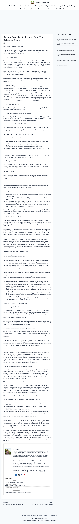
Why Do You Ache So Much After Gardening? (15, 485)
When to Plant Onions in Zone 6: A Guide (14, 482)
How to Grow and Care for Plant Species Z (64, 57)
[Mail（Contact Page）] (16, 475)
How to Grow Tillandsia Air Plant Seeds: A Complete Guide (18, 492)
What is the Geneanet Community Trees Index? (42, 504)
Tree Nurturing (29, 6)
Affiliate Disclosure (18, 6)
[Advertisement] (39, 19)
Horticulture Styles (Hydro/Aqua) (57, 9)
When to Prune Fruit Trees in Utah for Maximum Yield (17, 488)
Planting (37, 6)
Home (5, 6)
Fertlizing (65, 6)
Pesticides (44, 9)
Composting (57, 6)
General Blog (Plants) (47, 6)
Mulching (37, 9)
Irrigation (31, 9)
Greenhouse (15, 9)
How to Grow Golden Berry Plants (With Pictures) (66, 63)
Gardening (72, 6)
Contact (45, 515)
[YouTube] (24, 475)
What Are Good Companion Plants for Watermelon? (66, 60)
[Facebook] (21, 475)
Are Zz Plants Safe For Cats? (62, 65)
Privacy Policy (53, 515)
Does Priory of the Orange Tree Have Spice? (13, 503)
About (10, 6)
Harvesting (23, 9)
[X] (19, 475)
